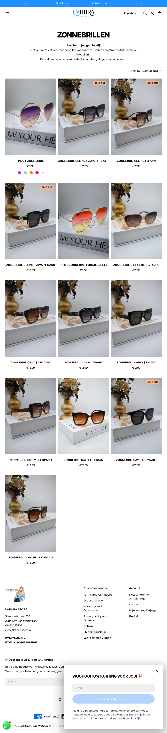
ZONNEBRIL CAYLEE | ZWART (136, 460)
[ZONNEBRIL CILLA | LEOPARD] (30, 318)
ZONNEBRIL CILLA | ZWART (84, 362)
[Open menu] (7, 13)
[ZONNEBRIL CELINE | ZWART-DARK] (30, 221)
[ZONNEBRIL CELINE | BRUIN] (136, 117)
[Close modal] (157, 671)
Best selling (150, 70)
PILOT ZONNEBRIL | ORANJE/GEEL (83, 265)
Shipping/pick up (95, 632)
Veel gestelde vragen (97, 637)
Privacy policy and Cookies (95, 618)
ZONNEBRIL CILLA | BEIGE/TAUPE (136, 265)
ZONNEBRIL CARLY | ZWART (136, 362)
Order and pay (93, 600)
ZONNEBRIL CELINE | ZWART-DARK (30, 265)
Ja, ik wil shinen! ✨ (113, 698)
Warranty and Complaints (93, 608)
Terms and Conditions (98, 594)
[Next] (141, 3)
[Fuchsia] (37, 173)
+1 (42, 172)
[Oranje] (31, 173)
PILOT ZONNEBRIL (31, 160)
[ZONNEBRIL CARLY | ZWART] (136, 318)
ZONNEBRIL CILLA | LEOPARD (30, 362)
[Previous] (26, 3)
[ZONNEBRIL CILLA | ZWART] (83, 318)
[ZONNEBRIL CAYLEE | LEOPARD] (30, 513)
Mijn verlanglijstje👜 (142, 610)
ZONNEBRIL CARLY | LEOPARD (30, 460)
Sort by (135, 70)
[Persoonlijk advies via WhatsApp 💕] (6, 725)
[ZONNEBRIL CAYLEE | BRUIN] (83, 416)
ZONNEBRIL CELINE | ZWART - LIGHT (83, 160)
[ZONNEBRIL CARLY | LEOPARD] (30, 416)
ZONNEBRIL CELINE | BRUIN (136, 160)
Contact (134, 604)
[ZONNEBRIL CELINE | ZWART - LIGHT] (83, 117)
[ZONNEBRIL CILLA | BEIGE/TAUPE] (136, 221)
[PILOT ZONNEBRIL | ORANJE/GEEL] (83, 221)
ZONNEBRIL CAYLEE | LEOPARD (31, 557)
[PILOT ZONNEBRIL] (30, 117)
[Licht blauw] (25, 173)
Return (88, 626)
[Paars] (19, 173)
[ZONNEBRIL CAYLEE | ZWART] (136, 416)
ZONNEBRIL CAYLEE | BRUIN (83, 460)
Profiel (133, 616)
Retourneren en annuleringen (140, 596)
